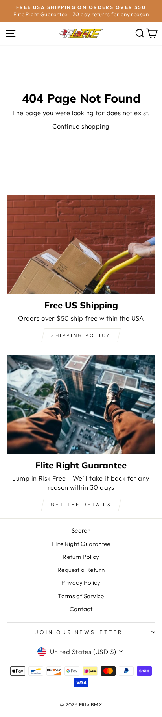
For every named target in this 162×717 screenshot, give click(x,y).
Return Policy (81, 556)
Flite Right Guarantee (81, 543)
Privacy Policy (81, 582)
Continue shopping (80, 126)
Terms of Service (81, 596)
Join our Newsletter (79, 632)
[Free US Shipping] (81, 244)
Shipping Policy (81, 335)
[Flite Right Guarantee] (81, 404)
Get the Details (81, 504)
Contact (81, 609)
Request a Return (81, 569)
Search (81, 530)
